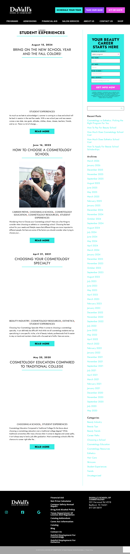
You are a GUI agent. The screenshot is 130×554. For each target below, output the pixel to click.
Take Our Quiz (94, 10)
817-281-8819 (95, 507)
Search (121, 108)
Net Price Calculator (61, 501)
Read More (42, 131)
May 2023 (92, 290)
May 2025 (92, 192)
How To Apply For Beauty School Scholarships (103, 148)
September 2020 (95, 401)
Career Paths (20, 212)
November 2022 (95, 316)
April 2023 (92, 294)
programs (12, 21)
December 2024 (95, 209)
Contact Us (106, 21)
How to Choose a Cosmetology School (42, 152)
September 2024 (95, 223)
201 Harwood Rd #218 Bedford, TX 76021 (100, 503)
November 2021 (95, 361)
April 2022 (92, 339)
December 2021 (95, 357)
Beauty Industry (19, 321)
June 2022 (92, 330)
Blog (53, 528)
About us (89, 21)
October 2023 (94, 267)
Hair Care (92, 457)
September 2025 (95, 178)
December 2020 (95, 392)
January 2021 (93, 388)
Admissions (29, 21)
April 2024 (92, 245)
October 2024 (94, 218)
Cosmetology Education (98, 444)
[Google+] (39, 512)
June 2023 (92, 285)
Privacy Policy (89, 550)
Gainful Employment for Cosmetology (63, 536)
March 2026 (93, 160)
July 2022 (91, 325)
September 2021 (95, 366)
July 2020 (91, 406)
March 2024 (93, 250)
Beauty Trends (93, 430)
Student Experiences (42, 111)
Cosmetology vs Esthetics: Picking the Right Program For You (105, 122)
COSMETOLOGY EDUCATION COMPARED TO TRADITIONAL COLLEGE (42, 364)
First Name (95, 58)
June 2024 (92, 236)
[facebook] (23, 512)
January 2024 (93, 254)
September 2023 (95, 272)
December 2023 (95, 259)
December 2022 (95, 312)
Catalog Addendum (60, 518)
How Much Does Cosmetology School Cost (105, 133)
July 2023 (91, 281)
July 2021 (91, 370)
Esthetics (68, 321)
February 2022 (94, 348)
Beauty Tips (92, 426)
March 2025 (93, 196)
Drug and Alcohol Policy (63, 510)
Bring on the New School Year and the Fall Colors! (42, 51)
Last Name (95, 64)
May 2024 (92, 241)
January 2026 (93, 165)
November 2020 (95, 397)
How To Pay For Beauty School (101, 127)
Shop (120, 21)
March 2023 (93, 299)
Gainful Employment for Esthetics (63, 541)
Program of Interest (99, 51)
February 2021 (94, 383)
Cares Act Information (62, 521)
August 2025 (93, 183)
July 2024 (91, 232)
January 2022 (93, 352)
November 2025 (95, 174)
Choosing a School (42, 212)
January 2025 (93, 205)
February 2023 (94, 303)
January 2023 (93, 308)
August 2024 (93, 227)
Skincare (91, 462)
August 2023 (93, 276)
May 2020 (92, 410)
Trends (90, 471)
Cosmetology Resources (43, 215)
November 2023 (95, 263)
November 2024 (95, 214)
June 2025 (92, 187)
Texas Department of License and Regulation (62, 514)
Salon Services (70, 21)
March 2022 (93, 343)
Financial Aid (49, 21)
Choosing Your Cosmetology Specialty (42, 261)
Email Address (97, 77)
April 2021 (92, 374)
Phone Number (97, 71)
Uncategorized (94, 475)
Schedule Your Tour (69, 10)
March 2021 (93, 379)
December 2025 (95, 169)
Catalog (54, 525)
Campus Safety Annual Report (62, 505)
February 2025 (94, 201)
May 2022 (92, 334)
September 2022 (95, 321)
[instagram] (6, 512)
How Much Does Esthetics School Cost (103, 141)
